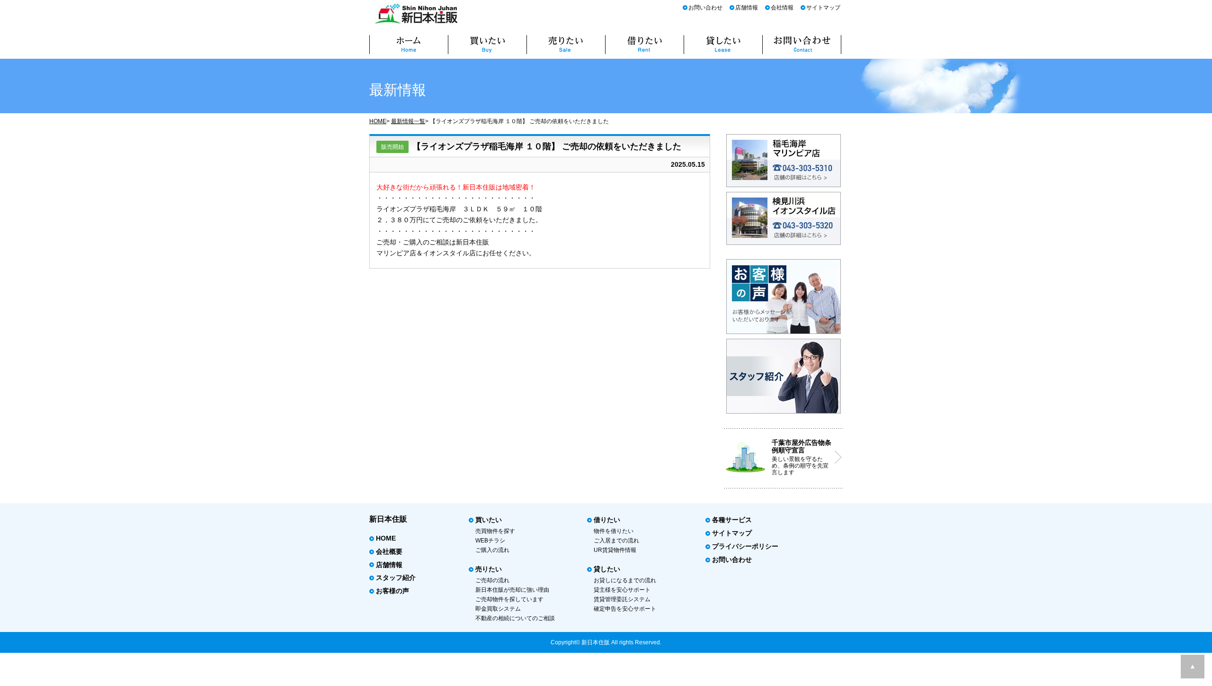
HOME (377, 121)
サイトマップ (823, 7)
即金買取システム (498, 608)
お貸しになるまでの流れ (625, 580)
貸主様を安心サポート (622, 590)
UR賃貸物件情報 (615, 550)
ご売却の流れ (492, 580)
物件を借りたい (613, 531)
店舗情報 (746, 7)
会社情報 (782, 7)
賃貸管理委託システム (622, 599)
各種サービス (732, 520)
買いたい (488, 520)
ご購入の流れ (492, 550)
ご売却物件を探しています (509, 599)
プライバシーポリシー (745, 546)
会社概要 (389, 551)
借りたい (607, 520)
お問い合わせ (705, 7)
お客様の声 (392, 591)
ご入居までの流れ (616, 540)
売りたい (488, 569)
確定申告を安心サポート (625, 608)
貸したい (607, 569)
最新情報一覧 (408, 121)
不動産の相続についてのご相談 (515, 618)
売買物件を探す (495, 531)
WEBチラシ (490, 540)
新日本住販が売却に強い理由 (512, 590)
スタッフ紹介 (396, 577)
